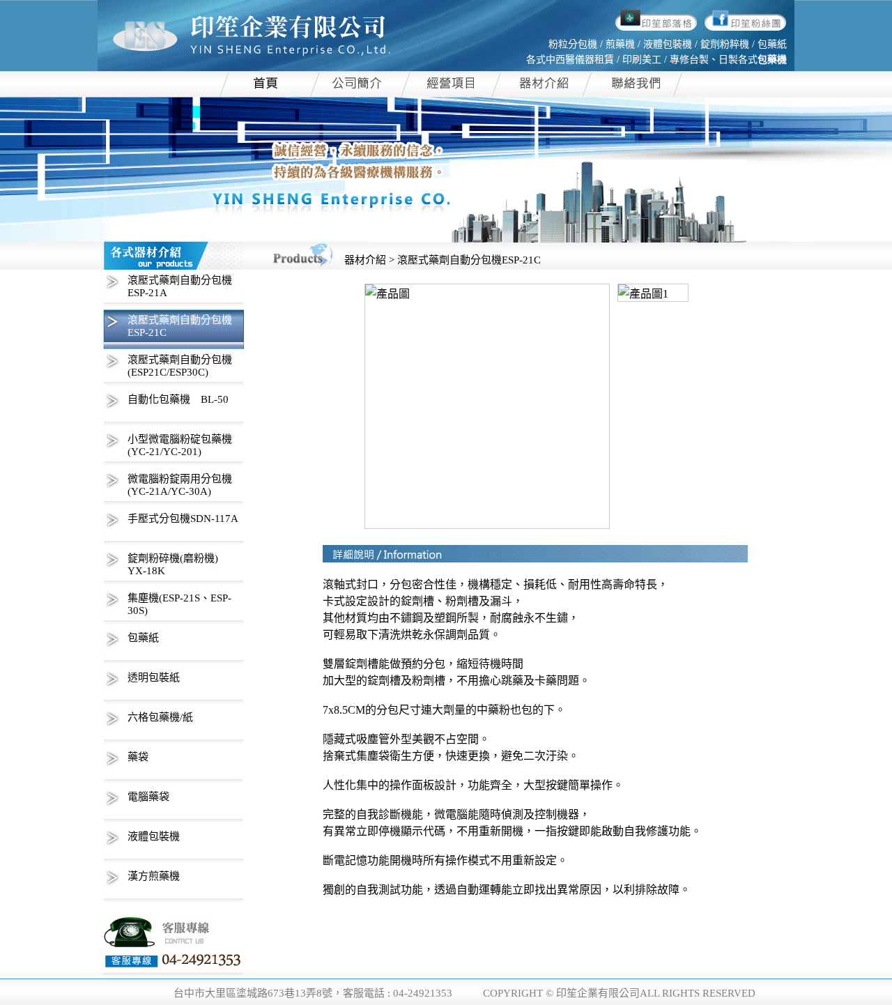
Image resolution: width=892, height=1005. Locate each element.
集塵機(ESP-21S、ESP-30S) (179, 604)
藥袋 (138, 756)
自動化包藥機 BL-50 (178, 399)
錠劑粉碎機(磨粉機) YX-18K (173, 564)
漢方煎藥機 (154, 876)
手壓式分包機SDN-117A (183, 518)
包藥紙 (143, 637)
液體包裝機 (154, 836)
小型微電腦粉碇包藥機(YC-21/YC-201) (180, 445)
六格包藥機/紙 (160, 717)
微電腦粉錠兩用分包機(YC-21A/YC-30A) (180, 485)
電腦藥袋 (148, 796)
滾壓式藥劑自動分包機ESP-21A (180, 286)
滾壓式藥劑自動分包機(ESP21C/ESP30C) (180, 366)
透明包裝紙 (154, 677)
